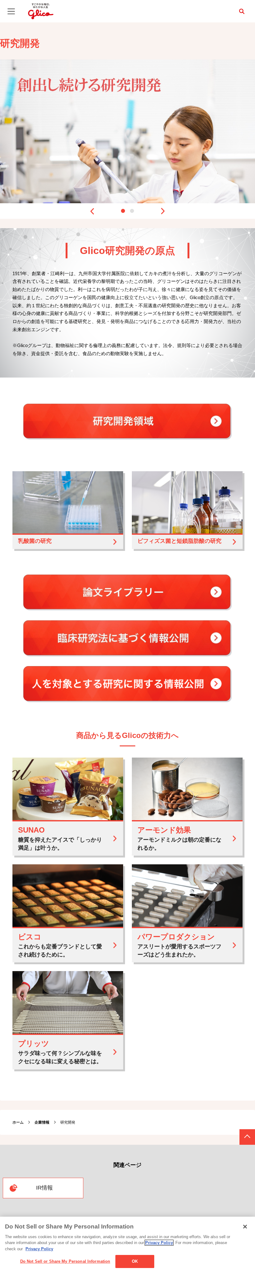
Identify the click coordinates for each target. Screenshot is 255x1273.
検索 (242, 11)
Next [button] (163, 211)
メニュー (11, 11)
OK (135, 1261)
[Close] (245, 1226)
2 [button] (132, 211)
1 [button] (123, 211)
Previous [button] (92, 211)
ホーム (18, 1122)
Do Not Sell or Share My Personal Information (65, 1261)
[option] (127, 131)
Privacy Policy (159, 1242)
